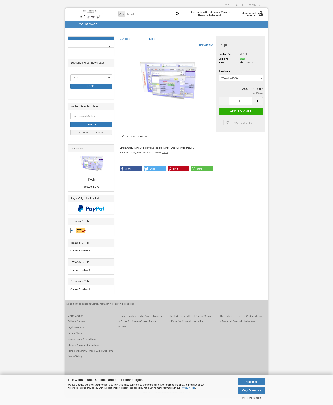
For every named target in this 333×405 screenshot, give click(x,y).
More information (251, 397)
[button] (227, 5)
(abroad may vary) (247, 62)
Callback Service (76, 321)
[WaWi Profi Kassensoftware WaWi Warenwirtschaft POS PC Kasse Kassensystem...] (91, 45)
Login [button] (241, 5)
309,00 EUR (91, 186)
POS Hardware (87, 24)
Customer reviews (134, 136)
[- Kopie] (167, 82)
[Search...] (177, 14)
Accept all (251, 381)
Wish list (255, 5)
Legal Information (76, 327)
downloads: (225, 71)
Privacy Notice (188, 388)
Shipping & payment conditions (83, 345)
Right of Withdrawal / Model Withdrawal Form (90, 351)
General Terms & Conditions (82, 339)
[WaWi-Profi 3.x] (90, 14)
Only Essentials (251, 390)
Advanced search (91, 132)
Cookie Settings (76, 356)
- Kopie (91, 179)
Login (165, 152)
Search (91, 124)
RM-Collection (206, 44)
